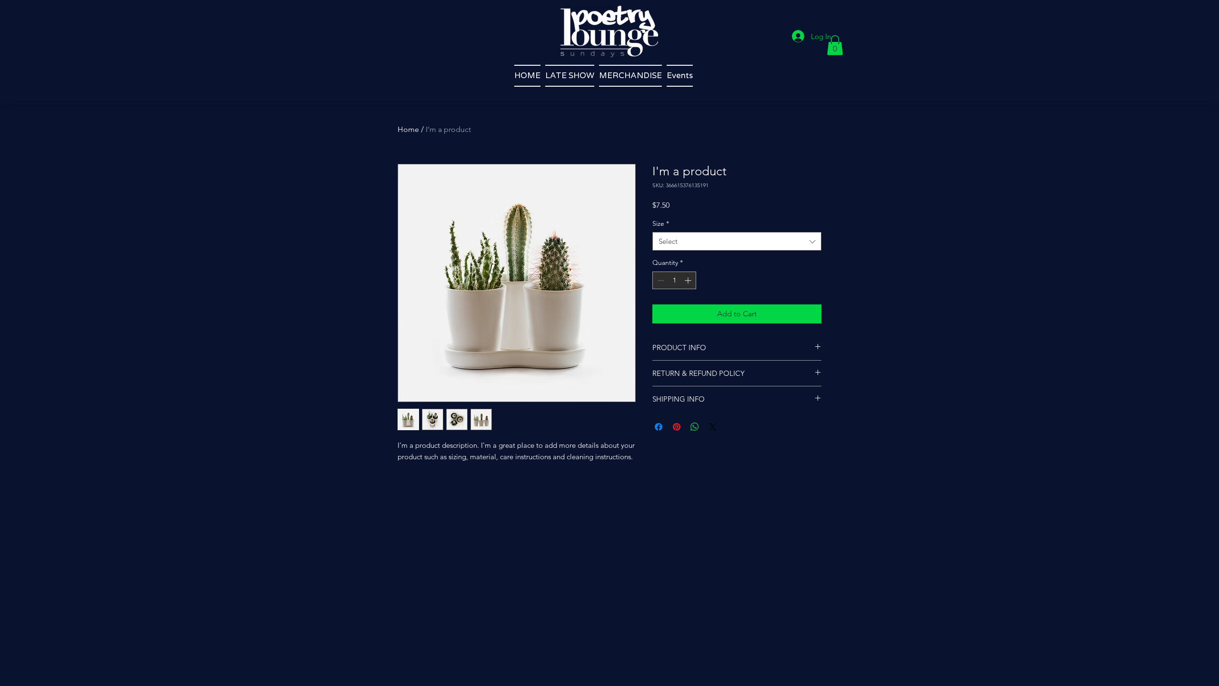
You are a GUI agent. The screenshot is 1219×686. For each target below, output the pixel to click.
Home (408, 129)
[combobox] (736, 241)
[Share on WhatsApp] (694, 427)
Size (660, 223)
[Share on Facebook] (658, 427)
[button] (835, 45)
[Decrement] (660, 280)
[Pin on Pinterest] (676, 427)
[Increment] (689, 280)
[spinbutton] (674, 280)
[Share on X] (713, 427)
